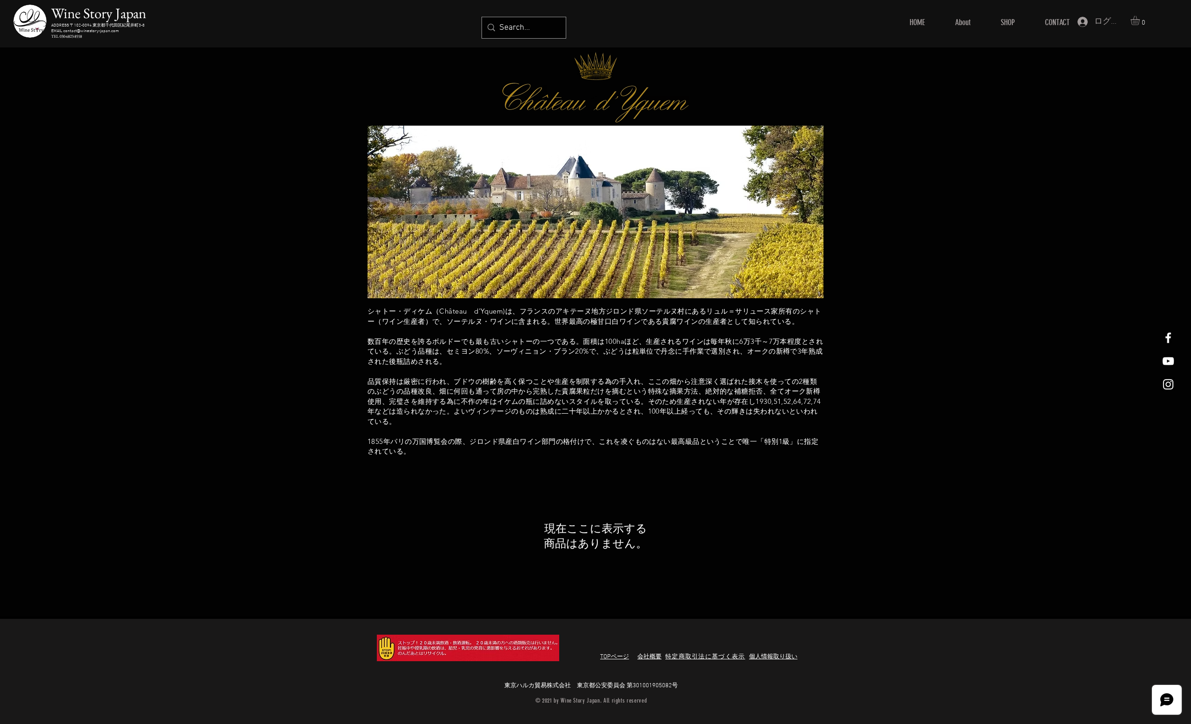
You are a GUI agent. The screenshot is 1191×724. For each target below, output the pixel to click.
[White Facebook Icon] (1168, 338)
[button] (1141, 20)
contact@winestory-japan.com (91, 31)
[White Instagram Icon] (1168, 384)
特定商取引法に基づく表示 (705, 657)
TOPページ (614, 657)
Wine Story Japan (98, 13)
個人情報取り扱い (773, 657)
